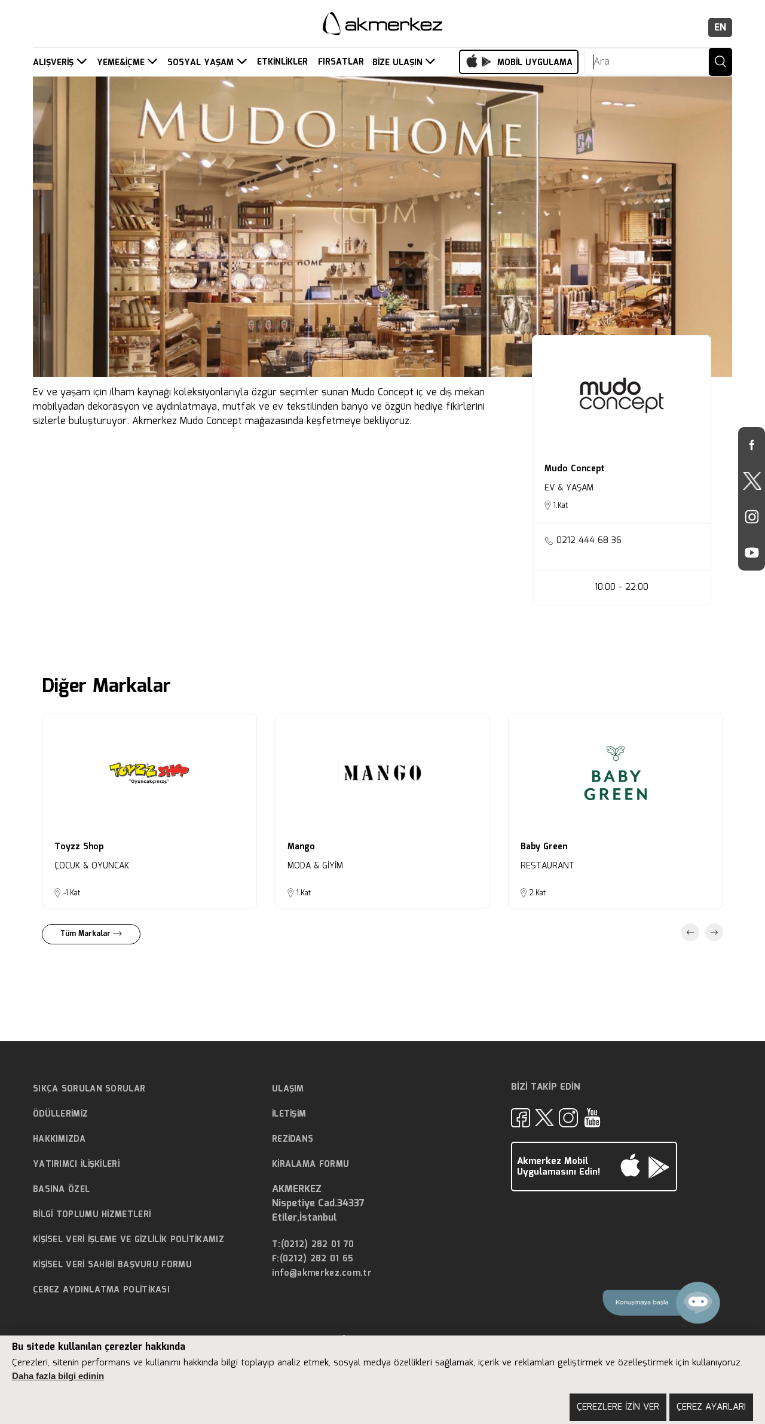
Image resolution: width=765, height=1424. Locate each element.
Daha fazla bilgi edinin (58, 1376)
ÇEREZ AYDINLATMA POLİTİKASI (101, 1290)
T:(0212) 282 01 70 (313, 1245)
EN (720, 27)
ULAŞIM (288, 1089)
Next (714, 932)
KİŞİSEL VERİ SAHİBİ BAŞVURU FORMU (112, 1264)
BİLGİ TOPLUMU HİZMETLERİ (92, 1214)
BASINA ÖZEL (61, 1189)
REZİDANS (292, 1139)
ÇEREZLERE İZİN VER (618, 1407)
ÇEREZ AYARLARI (711, 1407)
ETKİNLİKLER (282, 62)
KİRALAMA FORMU (310, 1164)
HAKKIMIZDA (59, 1139)
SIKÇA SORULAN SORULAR (89, 1089)
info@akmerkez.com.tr (322, 1273)
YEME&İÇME (122, 62)
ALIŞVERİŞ (54, 62)
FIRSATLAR (341, 62)
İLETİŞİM (289, 1114)
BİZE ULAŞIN (399, 62)
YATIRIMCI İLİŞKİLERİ (76, 1164)
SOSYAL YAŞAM (202, 62)
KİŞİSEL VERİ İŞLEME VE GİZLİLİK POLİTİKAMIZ (128, 1239)
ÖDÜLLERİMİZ (60, 1114)
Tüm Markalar (86, 934)
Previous (690, 932)
